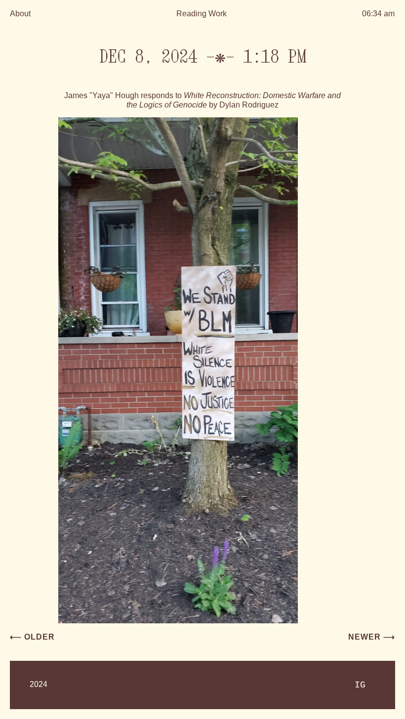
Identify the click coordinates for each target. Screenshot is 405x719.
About (20, 13)
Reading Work (201, 13)
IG (360, 685)
